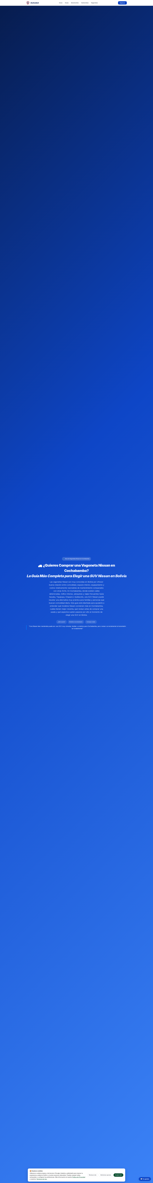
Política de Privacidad (78, 1177)
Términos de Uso (41, 1179)
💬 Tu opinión (145, 1179)
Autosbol (34, 3)
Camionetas (85, 3)
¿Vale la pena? (61, 622)
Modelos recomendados (76, 622)
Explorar (122, 3)
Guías (67, 3)
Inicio (60, 3)
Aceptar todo (118, 1175)
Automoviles (75, 3)
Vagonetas (94, 3)
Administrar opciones (105, 1175)
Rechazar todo (92, 1175)
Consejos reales (91, 622)
